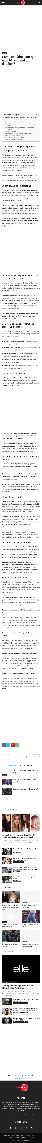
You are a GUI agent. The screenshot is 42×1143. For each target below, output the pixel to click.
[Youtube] (32, 1128)
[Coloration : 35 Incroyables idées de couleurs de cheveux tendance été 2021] (21, 823)
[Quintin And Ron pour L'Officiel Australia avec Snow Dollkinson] (7, 1001)
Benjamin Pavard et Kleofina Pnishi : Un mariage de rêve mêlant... (10, 907)
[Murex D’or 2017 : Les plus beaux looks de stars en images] (7, 851)
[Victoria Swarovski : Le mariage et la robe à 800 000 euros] (7, 879)
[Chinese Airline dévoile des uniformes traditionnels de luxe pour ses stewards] (7, 870)
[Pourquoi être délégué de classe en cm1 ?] (7, 772)
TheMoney (24, 1137)
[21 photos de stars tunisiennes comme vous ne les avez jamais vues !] (7, 860)
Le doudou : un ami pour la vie (15, 137)
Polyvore (9, 1137)
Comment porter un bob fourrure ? (25, 789)
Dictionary (16, 1137)
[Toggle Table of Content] (36, 115)
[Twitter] (8, 745)
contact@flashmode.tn (26, 1115)
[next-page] (6, 798)
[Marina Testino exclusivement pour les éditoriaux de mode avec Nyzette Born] (7, 1011)
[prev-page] (3, 798)
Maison (24, 902)
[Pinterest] (13, 745)
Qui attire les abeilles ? (33, 757)
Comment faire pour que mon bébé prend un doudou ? (20, 119)
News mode (17, 871)
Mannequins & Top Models (9, 982)
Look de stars (17, 852)
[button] (3, 2)
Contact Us (32, 1137)
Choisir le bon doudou (13, 135)
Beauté (4, 831)
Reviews (34, 1135)
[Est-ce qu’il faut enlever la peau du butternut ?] (31, 936)
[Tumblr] (21, 1128)
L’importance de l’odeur (13, 131)
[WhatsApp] (17, 745)
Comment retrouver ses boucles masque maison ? (10, 758)
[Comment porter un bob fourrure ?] (7, 791)
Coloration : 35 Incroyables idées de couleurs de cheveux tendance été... (18, 836)
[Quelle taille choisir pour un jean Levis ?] (7, 782)
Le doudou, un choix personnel (15, 122)
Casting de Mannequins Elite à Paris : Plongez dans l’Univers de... (19, 986)
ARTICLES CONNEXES (11, 765)
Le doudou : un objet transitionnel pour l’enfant (20, 133)
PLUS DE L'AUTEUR (26, 765)
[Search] (39, 2)
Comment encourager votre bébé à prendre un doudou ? (20, 128)
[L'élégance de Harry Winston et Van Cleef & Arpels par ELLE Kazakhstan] (7, 1020)
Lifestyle (10, 51)
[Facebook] (4, 745)
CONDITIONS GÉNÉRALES (23, 1135)
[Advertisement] (21, 27)
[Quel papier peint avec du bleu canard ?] (31, 897)
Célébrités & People (19, 862)
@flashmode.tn (21, 1078)
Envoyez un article (9, 1135)
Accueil (4, 51)
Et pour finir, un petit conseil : (15, 139)
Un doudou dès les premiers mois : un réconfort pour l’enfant (22, 125)
